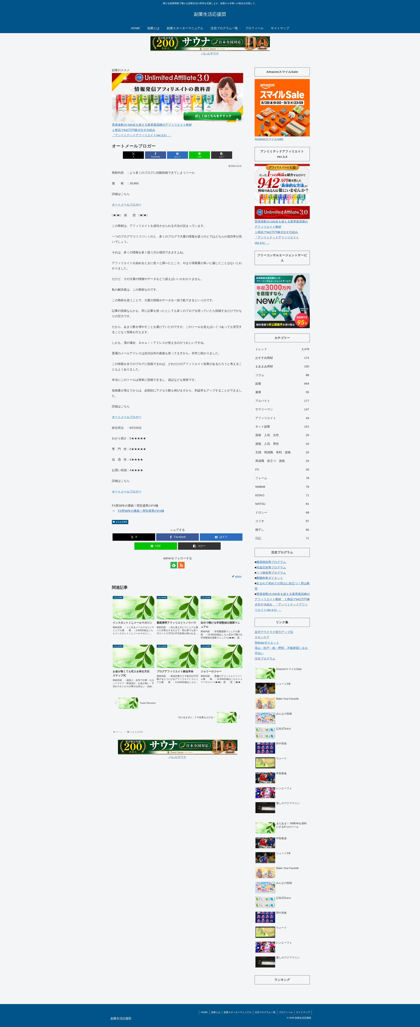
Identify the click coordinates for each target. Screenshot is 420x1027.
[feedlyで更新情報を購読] (173, 565)
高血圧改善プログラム (271, 567)
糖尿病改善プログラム (271, 562)
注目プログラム (265, 658)
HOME (204, 1012)
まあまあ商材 (121, 522)
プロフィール (286, 1012)
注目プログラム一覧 (265, 1012)
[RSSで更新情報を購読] (181, 565)
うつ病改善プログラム (271, 572)
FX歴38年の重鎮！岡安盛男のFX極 (141, 511)
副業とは (215, 1012)
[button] (221, 155)
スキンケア (262, 637)
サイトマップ (303, 1012)
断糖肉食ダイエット (269, 578)
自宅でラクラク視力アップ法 (274, 632)
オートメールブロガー (126, 204)
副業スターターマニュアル (237, 1012)
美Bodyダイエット (267, 642)
